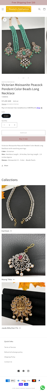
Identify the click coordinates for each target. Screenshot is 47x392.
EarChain (5, 231)
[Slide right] (28, 78)
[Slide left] (18, 78)
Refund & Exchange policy (13, 352)
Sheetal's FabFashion (20, 388)
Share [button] (6, 165)
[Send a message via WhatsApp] (42, 387)
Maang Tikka (7, 279)
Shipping (4, 104)
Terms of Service (10, 347)
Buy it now (23, 139)
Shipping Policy (9, 357)
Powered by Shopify (30, 388)
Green (6, 116)
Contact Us (8, 362)
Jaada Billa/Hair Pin (10, 328)
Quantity (4, 121)
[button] (2, 9)
